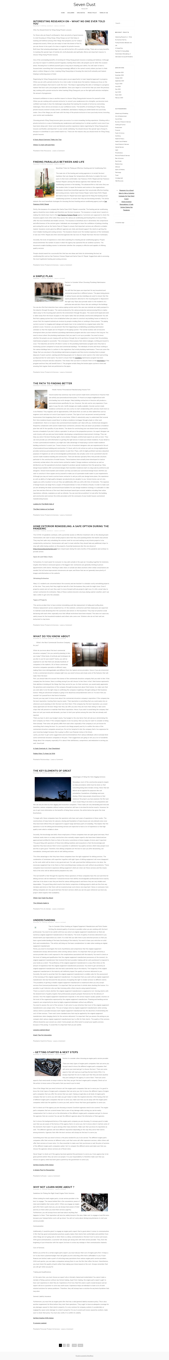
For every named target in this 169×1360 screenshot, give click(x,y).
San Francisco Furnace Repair (67, 215)
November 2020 (119, 75)
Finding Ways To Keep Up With (44, 753)
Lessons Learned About (41, 1030)
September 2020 (119, 81)
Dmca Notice (81, 13)
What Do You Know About (51, 636)
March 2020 (118, 95)
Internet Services (119, 147)
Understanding (44, 920)
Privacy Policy (92, 13)
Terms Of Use (104, 13)
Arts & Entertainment (121, 116)
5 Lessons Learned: (40, 1323)
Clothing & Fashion (120, 124)
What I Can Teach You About (43, 898)
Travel (116, 175)
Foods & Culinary (119, 133)
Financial (117, 130)
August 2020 (118, 83)
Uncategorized (119, 178)
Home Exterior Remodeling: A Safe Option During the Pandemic (71, 527)
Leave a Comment (58, 151)
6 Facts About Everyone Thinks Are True (47, 140)
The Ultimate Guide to (41, 903)
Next (80, 1345)
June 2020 (118, 86)
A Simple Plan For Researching (43, 1170)
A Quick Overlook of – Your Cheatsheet (46, 748)
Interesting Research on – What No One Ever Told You (69, 22)
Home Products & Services (49, 265)
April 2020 (118, 92)
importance (101, 361)
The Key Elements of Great (52, 770)
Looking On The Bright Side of (43, 504)
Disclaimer (70, 13)
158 (74, 1345)
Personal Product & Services (50, 1329)
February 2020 (119, 98)
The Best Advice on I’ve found (43, 509)
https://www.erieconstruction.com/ (45, 549)
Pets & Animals (45, 909)
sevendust (50, 26)
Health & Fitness (46, 1041)
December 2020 (119, 72)
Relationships (45, 759)
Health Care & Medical (121, 141)
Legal (116, 150)
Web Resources (45, 151)
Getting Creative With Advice (43, 1165)
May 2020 (117, 89)
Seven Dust (84, 5)
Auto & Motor (118, 119)
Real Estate (118, 161)
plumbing (78, 358)
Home (63, 13)
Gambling (118, 136)
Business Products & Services (123, 122)
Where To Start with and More (44, 145)
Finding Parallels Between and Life (58, 161)
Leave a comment (59, 26)
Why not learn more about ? (53, 1187)
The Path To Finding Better (52, 383)
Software (43, 1176)
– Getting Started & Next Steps (55, 1052)
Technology (118, 172)
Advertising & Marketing (121, 113)
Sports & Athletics (120, 169)
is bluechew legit (119, 222)
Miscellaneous (119, 153)
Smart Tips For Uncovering (42, 1035)
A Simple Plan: (43, 276)
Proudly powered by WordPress (84, 1356)
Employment (118, 127)
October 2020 (118, 78)
